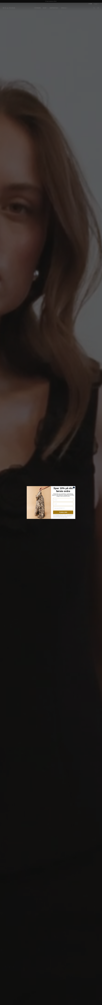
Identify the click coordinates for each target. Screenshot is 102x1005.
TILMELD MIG (63, 512)
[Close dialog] (74, 487)
